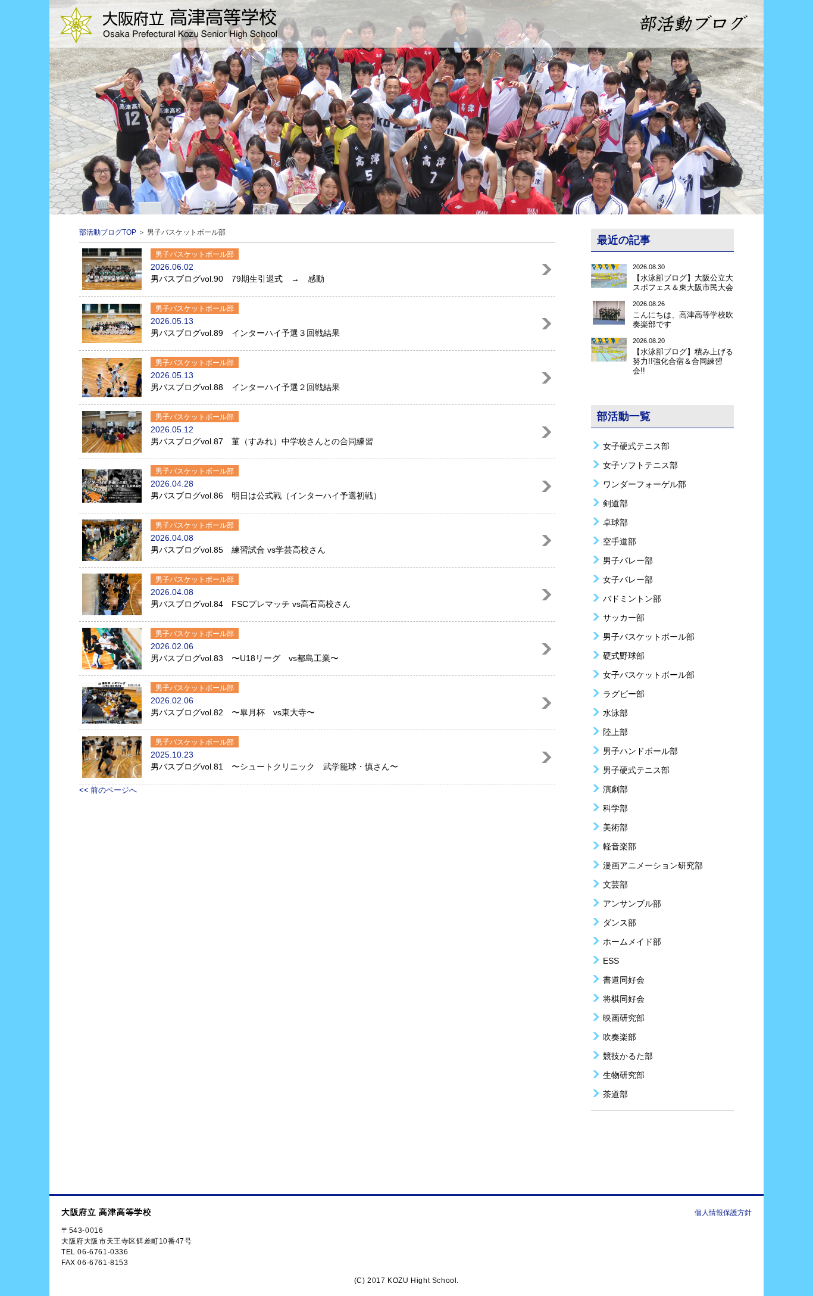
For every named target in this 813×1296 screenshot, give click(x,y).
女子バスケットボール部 (649, 674)
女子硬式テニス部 (636, 445)
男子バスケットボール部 (649, 636)
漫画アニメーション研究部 (653, 865)
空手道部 (619, 541)
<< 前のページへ (108, 790)
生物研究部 (624, 1074)
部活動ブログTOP (107, 232)
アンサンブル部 (632, 903)
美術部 (615, 827)
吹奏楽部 (619, 1036)
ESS (611, 960)
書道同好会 (624, 979)
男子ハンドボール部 (640, 750)
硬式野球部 (624, 655)
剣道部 (615, 503)
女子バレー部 (628, 579)
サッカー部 (624, 617)
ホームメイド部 (632, 941)
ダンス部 (619, 922)
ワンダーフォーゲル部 (644, 483)
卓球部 (615, 522)
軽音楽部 (619, 846)
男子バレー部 (628, 560)
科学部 (615, 807)
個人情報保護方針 (723, 1212)
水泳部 (615, 712)
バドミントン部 (632, 598)
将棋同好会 (624, 998)
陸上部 (615, 731)
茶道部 (615, 1093)
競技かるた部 (628, 1055)
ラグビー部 (624, 693)
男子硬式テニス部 (636, 769)
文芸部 (615, 884)
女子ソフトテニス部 (640, 464)
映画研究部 (624, 1017)
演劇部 (615, 788)
